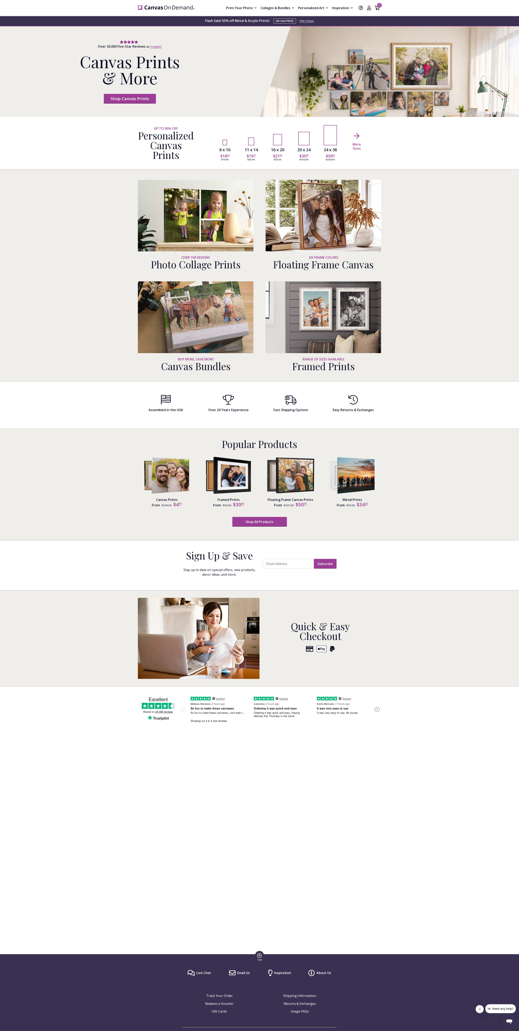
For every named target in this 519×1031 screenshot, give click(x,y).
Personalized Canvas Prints (166, 145)
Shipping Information (299, 995)
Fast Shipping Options (290, 410)
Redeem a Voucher (219, 1003)
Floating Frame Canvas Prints (290, 500)
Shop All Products (259, 522)
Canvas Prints (167, 500)
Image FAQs (300, 1011)
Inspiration (282, 973)
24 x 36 (330, 149)
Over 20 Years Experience (228, 410)
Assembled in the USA (166, 410)
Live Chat (203, 973)
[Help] (361, 8)
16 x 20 (277, 149)
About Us (323, 973)
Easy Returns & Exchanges (353, 410)
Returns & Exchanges (300, 1003)
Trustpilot (156, 46)
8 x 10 (224, 149)
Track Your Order (219, 995)
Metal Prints (352, 500)
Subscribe (325, 564)
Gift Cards (219, 1011)
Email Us (243, 973)
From (156, 505)
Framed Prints (229, 500)
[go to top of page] (259, 957)
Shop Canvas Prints (130, 98)
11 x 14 (251, 149)
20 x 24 (304, 149)
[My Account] (369, 8)
